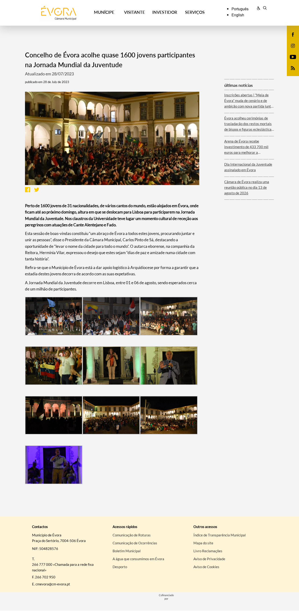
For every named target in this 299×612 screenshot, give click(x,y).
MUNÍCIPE (104, 12)
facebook (290, 39)
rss (290, 73)
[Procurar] (265, 8)
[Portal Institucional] (58, 13)
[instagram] (293, 45)
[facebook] (293, 34)
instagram (290, 50)
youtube (290, 61)
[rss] (293, 67)
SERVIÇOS (195, 12)
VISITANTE (134, 12)
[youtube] (293, 56)
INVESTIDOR (164, 12)
